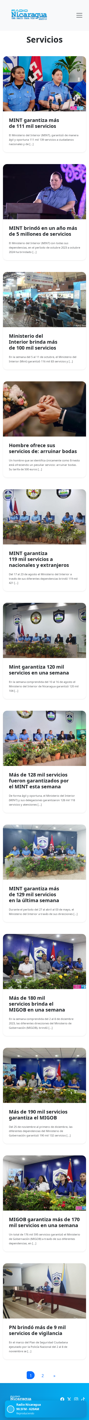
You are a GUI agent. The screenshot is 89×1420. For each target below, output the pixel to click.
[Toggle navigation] (79, 15)
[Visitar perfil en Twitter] (69, 1399)
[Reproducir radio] (10, 1409)
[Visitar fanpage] (62, 1399)
